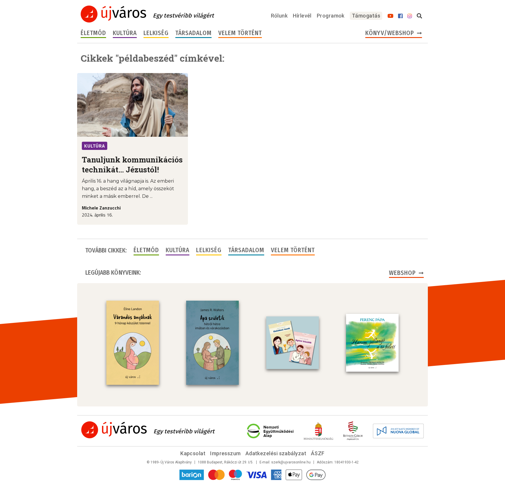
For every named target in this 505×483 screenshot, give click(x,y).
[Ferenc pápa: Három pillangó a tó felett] (372, 343)
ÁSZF (318, 453)
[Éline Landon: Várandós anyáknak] (132, 343)
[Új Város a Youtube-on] (390, 16)
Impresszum (225, 453)
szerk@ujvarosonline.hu (291, 462)
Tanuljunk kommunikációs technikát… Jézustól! (132, 164)
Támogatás (366, 16)
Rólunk (279, 16)
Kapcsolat (192, 453)
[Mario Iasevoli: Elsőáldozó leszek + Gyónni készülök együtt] (292, 342)
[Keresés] (419, 16)
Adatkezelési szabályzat (275, 453)
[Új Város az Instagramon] (409, 16)
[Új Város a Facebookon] (400, 16)
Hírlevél (302, 16)
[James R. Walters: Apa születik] (212, 343)
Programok (331, 16)
